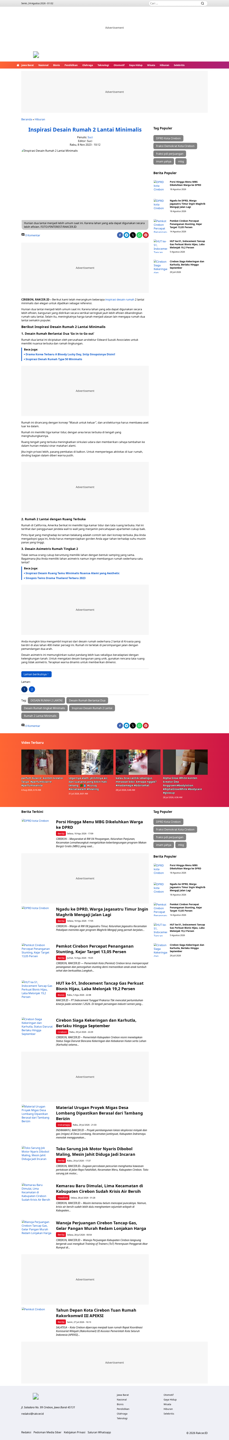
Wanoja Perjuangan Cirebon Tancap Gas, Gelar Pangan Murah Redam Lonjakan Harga (101, 1225)
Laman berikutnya (35, 674)
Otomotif (119, 65)
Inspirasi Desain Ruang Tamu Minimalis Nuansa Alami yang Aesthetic (73, 573)
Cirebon (62, 1032)
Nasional (43, 65)
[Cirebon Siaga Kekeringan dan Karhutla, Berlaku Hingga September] (160, 266)
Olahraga (87, 65)
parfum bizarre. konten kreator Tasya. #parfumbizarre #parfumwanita (42, 781)
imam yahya (163, 161)
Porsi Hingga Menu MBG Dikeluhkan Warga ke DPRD (185, 183)
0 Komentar (32, 235)
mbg (181, 161)
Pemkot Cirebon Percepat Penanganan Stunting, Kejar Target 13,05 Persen (186, 224)
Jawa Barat (27, 65)
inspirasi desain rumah (119, 299)
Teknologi (103, 65)
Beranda (26, 119)
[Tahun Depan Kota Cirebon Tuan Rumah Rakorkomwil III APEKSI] (37, 1323)
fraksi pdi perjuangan (169, 154)
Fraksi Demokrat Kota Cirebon (175, 146)
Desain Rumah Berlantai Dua (87, 700)
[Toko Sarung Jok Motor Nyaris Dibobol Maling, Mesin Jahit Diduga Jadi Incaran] (37, 1162)
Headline (63, 1197)
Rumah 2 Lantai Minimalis (40, 716)
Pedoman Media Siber (48, 1432)
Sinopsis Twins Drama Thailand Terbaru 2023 (55, 578)
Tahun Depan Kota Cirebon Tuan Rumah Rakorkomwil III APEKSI (96, 1312)
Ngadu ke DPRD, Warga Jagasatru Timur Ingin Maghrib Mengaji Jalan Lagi (187, 203)
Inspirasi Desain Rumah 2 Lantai (92, 708)
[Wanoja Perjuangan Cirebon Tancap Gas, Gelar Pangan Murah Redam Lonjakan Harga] (37, 1236)
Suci (90, 137)
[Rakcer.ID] (36, 55)
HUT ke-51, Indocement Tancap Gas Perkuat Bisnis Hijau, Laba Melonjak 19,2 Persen (187, 244)
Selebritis (179, 65)
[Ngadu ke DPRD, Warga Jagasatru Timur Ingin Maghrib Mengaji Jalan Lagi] (160, 205)
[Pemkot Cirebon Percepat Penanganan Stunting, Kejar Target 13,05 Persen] (160, 226)
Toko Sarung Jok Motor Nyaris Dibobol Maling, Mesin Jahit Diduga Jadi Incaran (95, 1151)
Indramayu (64, 1124)
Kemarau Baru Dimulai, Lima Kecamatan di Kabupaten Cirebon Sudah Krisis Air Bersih (99, 1188)
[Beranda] (18, 65)
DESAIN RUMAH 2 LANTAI (46, 700)
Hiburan (164, 65)
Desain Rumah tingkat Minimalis (44, 708)
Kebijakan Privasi (74, 1432)
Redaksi (26, 1432)
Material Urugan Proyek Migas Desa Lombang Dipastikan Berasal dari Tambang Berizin (99, 1113)
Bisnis (56, 65)
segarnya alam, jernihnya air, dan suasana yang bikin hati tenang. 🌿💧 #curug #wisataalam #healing (88, 783)
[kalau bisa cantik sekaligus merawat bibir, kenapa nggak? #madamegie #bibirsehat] (138, 762)
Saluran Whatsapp (99, 1432)
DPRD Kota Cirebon (168, 138)
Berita (61, 833)
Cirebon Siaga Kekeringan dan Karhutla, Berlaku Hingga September (187, 264)
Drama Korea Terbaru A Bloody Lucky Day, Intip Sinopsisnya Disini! (70, 354)
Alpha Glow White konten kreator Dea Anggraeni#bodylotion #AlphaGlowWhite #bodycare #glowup (182, 785)
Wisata (151, 65)
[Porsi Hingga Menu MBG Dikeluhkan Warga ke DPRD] (160, 187)
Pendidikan (71, 65)
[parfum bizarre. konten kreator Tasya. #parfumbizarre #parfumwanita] (43, 762)
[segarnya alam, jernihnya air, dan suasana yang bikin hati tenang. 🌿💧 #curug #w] (91, 762)
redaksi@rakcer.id (32, 1414)
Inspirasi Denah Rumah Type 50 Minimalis (54, 359)
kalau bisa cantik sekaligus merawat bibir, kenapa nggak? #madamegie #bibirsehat (136, 781)
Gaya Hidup (135, 65)
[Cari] (202, 3)
